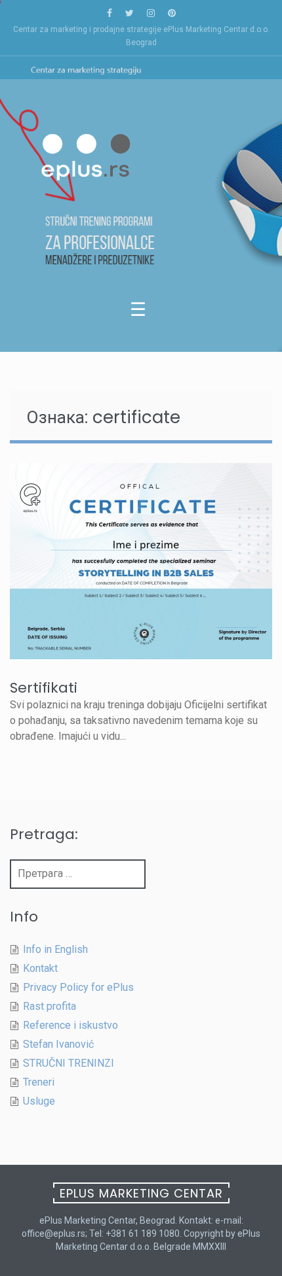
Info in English (55, 949)
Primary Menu (141, 312)
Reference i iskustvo (70, 1025)
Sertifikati (43, 688)
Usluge (39, 1101)
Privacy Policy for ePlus (78, 987)
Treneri (38, 1082)
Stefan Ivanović (58, 1044)
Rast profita (49, 1006)
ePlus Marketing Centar (141, 1193)
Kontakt (40, 968)
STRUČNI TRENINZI (68, 1063)
